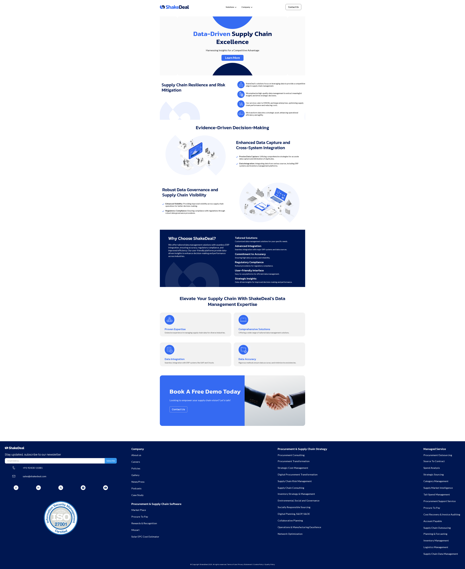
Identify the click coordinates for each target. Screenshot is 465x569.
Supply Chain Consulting (291, 487)
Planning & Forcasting (435, 533)
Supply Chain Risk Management (295, 481)
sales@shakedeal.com (34, 476)
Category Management (435, 481)
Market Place (138, 509)
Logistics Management (435, 547)
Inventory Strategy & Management (296, 493)
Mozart (135, 529)
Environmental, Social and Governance (298, 500)
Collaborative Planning (290, 520)
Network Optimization (290, 533)
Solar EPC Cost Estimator (145, 536)
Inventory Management (436, 540)
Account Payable (432, 521)
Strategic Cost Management (293, 467)
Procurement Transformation (294, 461)
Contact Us (178, 409)
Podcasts (136, 488)
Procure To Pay (139, 516)
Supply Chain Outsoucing (437, 527)
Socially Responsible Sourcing (294, 507)
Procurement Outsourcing (437, 455)
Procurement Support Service (439, 501)
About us (136, 455)
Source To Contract (434, 461)
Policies (135, 468)
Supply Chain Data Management (440, 553)
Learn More (232, 57)
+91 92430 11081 (33, 467)
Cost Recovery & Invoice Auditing (441, 514)
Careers (135, 461)
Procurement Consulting (291, 455)
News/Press (137, 481)
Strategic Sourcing (433, 474)
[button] (231, 7)
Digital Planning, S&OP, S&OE (294, 513)
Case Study (137, 495)
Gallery (135, 475)
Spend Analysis (431, 467)
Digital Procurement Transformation (298, 474)
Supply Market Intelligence (438, 487)
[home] (174, 7)
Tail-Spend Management (436, 494)
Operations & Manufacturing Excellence (299, 527)
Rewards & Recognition (144, 523)
